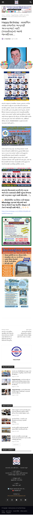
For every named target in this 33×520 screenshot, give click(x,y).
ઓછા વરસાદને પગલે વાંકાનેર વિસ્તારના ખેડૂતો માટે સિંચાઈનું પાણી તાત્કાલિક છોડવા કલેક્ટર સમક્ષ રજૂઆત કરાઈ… (21, 411)
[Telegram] (16, 43)
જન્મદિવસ (8, 15)
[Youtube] (25, 500)
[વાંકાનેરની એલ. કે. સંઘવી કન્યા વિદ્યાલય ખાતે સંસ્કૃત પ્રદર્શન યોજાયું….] (6, 421)
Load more (15, 444)
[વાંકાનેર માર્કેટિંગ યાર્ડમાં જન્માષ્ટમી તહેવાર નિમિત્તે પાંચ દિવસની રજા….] (6, 430)
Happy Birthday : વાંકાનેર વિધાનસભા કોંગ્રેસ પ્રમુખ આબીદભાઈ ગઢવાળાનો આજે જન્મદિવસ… (21, 391)
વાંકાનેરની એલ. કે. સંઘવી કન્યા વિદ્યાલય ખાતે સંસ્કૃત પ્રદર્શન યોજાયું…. (19, 420)
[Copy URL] (24, 43)
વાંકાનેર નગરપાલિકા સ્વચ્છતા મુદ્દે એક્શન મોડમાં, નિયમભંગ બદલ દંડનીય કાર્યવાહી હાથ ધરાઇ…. (21, 437)
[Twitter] (12, 43)
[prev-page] (3, 398)
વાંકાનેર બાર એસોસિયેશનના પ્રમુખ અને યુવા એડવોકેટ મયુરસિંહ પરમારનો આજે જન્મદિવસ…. (21, 372)
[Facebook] (8, 43)
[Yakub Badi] (3, 39)
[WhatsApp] (20, 43)
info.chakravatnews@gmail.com (16, 495)
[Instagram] (12, 500)
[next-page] (5, 398)
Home (3, 15)
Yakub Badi (7, 38)
